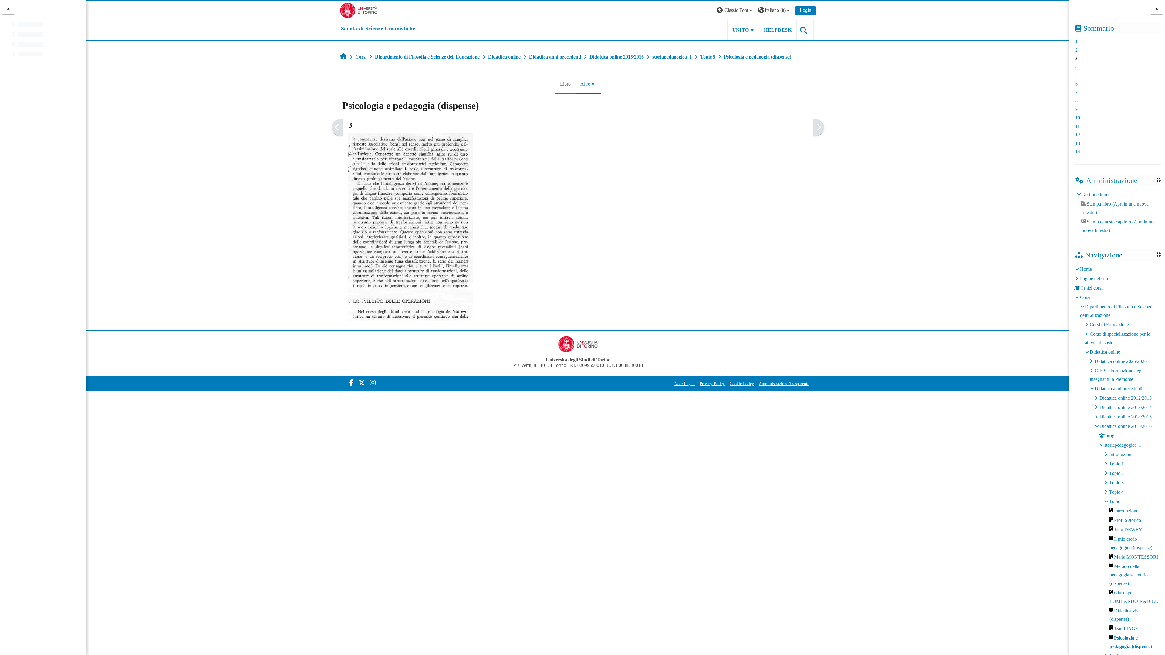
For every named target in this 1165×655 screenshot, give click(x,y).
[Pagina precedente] (337, 127)
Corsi (1085, 297)
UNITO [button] (740, 29)
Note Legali (684, 383)
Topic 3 (1116, 482)
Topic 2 (1116, 473)
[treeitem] (1117, 212)
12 (1077, 134)
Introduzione (1121, 454)
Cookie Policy (742, 383)
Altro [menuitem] (585, 83)
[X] (361, 383)
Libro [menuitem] (565, 83)
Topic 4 (1116, 492)
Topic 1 (1116, 463)
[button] (735, 10)
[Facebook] (351, 383)
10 (1077, 117)
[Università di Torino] (359, 9)
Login (805, 10)
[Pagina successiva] (818, 127)
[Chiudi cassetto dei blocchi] (1156, 9)
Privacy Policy (712, 383)
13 (1077, 143)
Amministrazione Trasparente (784, 383)
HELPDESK (778, 29)
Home (1086, 269)
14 (1077, 151)
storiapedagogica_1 (1122, 445)
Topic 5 (1116, 501)
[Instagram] (372, 383)
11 (1077, 126)
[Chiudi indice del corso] (8, 9)
